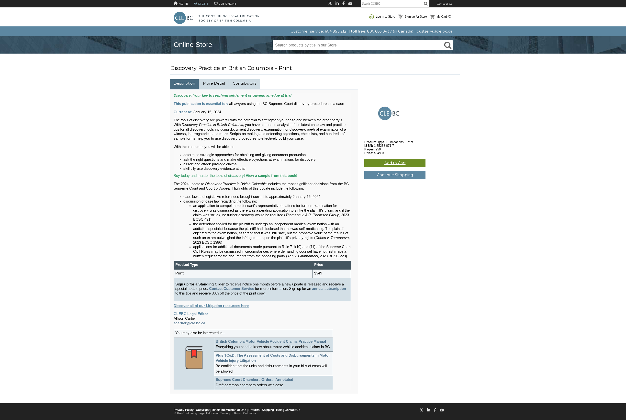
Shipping (268, 410)
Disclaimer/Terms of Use (229, 410)
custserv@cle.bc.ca (434, 31)
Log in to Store (385, 16)
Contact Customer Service (231, 289)
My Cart (443, 16)
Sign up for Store (415, 16)
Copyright (203, 410)
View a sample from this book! (271, 176)
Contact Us (444, 3)
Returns (254, 410)
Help (279, 410)
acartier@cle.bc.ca (189, 323)
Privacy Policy (184, 410)
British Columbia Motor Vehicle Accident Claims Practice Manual (271, 341)
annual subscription (329, 289)
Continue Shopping (395, 174)
